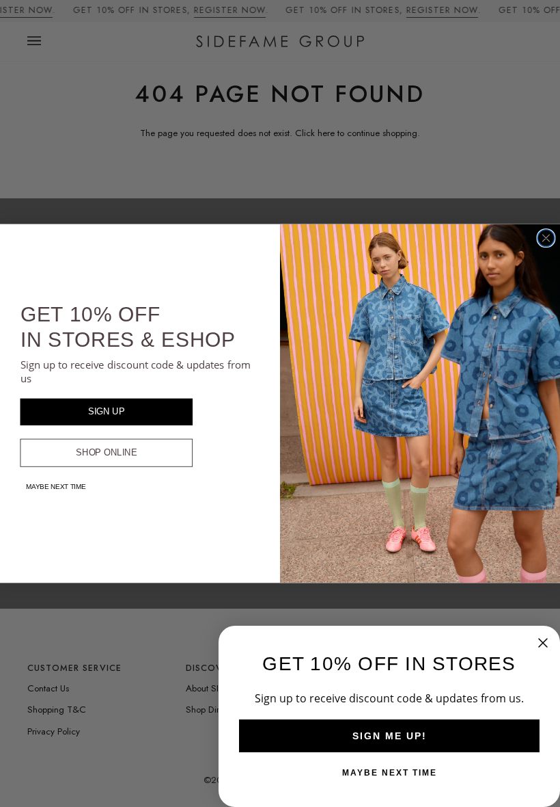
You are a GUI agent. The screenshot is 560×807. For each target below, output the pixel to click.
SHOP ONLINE (106, 453)
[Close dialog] (546, 238)
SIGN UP (106, 411)
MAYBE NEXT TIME (56, 486)
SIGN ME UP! (389, 735)
